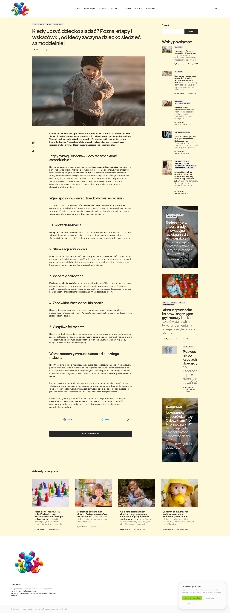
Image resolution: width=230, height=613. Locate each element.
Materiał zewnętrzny (183, 103)
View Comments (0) (90, 433)
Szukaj (165, 25)
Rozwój (48, 24)
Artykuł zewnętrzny (182, 132)
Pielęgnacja (178, 214)
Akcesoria (170, 406)
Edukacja (174, 302)
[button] (216, 8)
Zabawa (191, 168)
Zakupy (178, 406)
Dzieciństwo (179, 165)
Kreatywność (191, 165)
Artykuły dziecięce (182, 161)
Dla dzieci (178, 47)
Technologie (171, 217)
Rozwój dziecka (169, 305)
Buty (185, 346)
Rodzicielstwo (38, 24)
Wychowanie (58, 24)
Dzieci (186, 163)
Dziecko (166, 302)
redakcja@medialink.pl (59, 609)
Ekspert (169, 214)
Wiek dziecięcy (180, 168)
